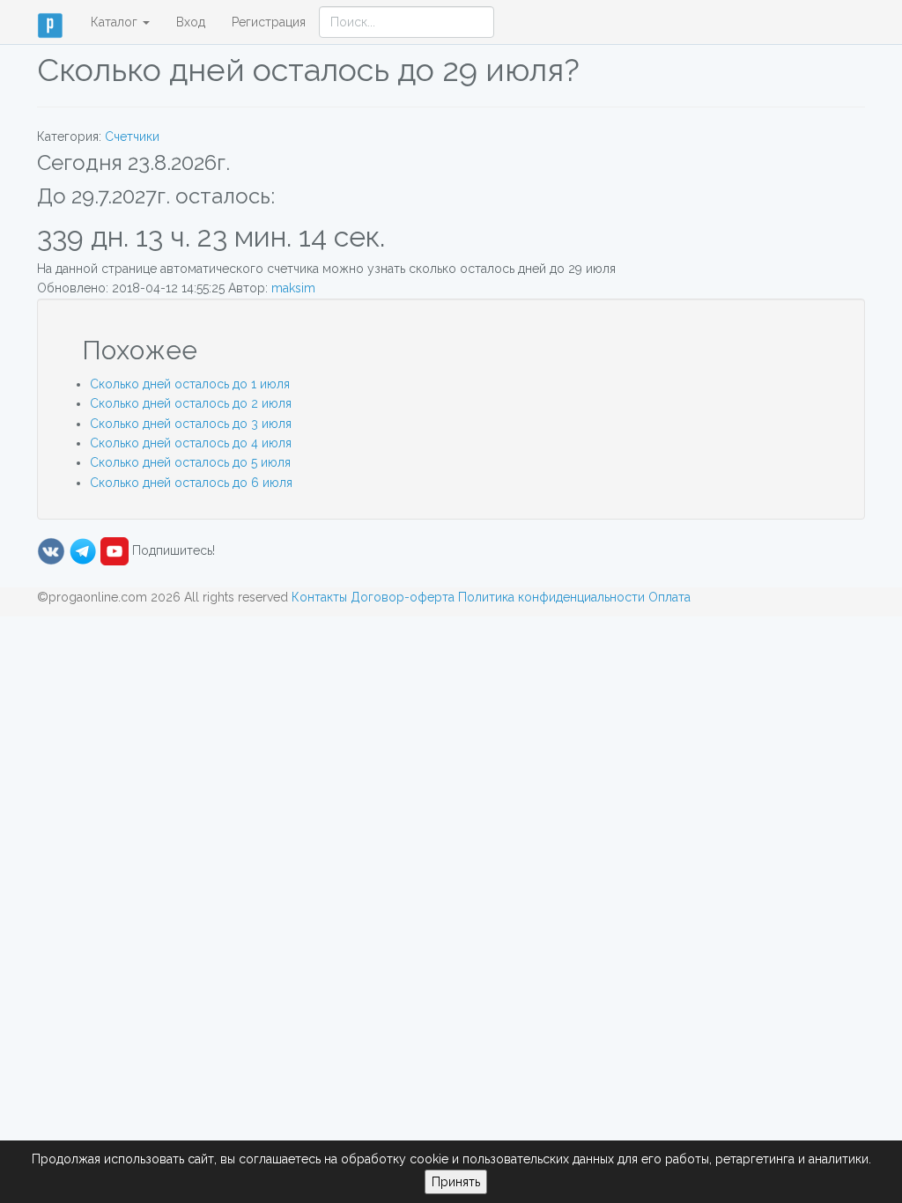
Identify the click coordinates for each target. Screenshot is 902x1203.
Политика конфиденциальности (551, 597)
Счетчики (132, 136)
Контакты (319, 597)
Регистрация (269, 22)
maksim (293, 288)
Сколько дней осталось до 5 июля (190, 462)
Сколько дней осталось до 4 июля (191, 443)
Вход (190, 22)
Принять (456, 1182)
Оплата (669, 597)
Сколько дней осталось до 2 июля (191, 403)
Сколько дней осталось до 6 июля (191, 483)
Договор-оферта (403, 597)
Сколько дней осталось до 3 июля (191, 424)
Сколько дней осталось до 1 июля (190, 384)
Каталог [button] (116, 22)
